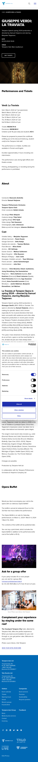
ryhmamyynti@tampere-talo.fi (12, 581)
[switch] (33, 380)
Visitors (4, 689)
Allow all (19, 404)
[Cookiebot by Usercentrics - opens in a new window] (28, 344)
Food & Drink (6, 705)
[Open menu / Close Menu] (35, 3)
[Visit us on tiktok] (21, 730)
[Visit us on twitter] (14, 730)
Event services (23, 692)
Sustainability (23, 697)
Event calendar (6, 692)
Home (3, 12)
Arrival (4, 699)
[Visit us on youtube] (17, 730)
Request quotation (24, 699)
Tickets (4, 694)
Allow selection (19, 410)
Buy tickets (8, 55)
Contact (4, 718)
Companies (23, 689)
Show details (28, 398)
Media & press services (9, 716)
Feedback (22, 710)
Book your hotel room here (11, 648)
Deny (19, 416)
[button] (29, 3)
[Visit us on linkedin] (10, 730)
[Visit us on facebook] (3, 730)
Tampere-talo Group (9, 710)
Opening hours (6, 697)
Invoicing (4, 721)
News (3, 713)
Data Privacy (5, 756)
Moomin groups (6, 702)
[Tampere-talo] (9, 3)
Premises (22, 694)
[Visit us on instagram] (6, 730)
